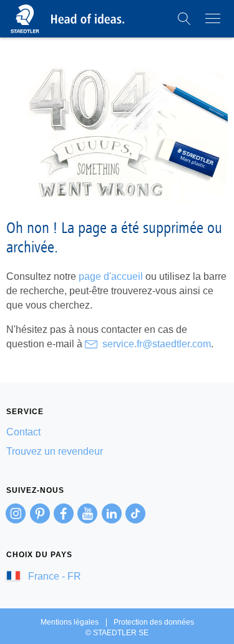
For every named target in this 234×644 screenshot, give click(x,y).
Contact (23, 432)
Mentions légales (70, 622)
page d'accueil (111, 276)
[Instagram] (16, 513)
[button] (184, 18)
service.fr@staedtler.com (156, 344)
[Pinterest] (40, 513)
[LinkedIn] (112, 513)
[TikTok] (135, 513)
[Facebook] (64, 513)
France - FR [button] (53, 576)
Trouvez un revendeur (54, 451)
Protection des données (154, 622)
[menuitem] (117, 432)
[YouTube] (87, 513)
